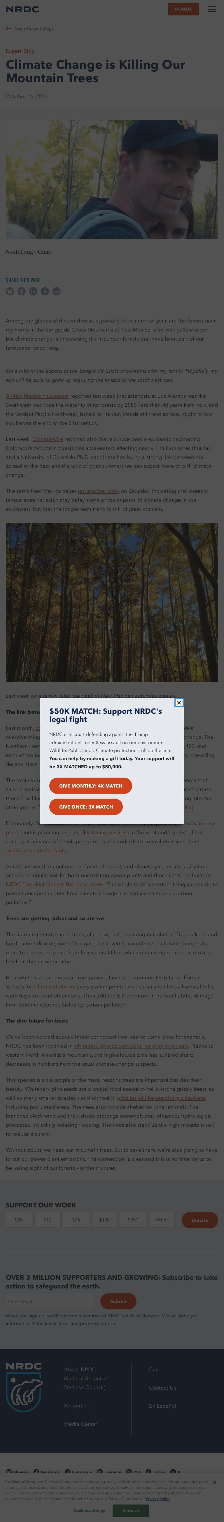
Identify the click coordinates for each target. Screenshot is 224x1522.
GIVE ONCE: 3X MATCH (86, 807)
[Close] (179, 703)
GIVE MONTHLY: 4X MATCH (90, 786)
